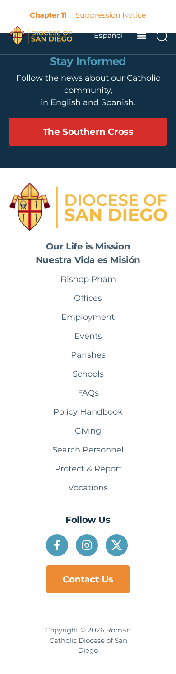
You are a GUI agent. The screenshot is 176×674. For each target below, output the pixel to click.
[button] (141, 35)
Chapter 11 (48, 15)
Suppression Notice (110, 15)
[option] (108, 35)
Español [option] (108, 35)
